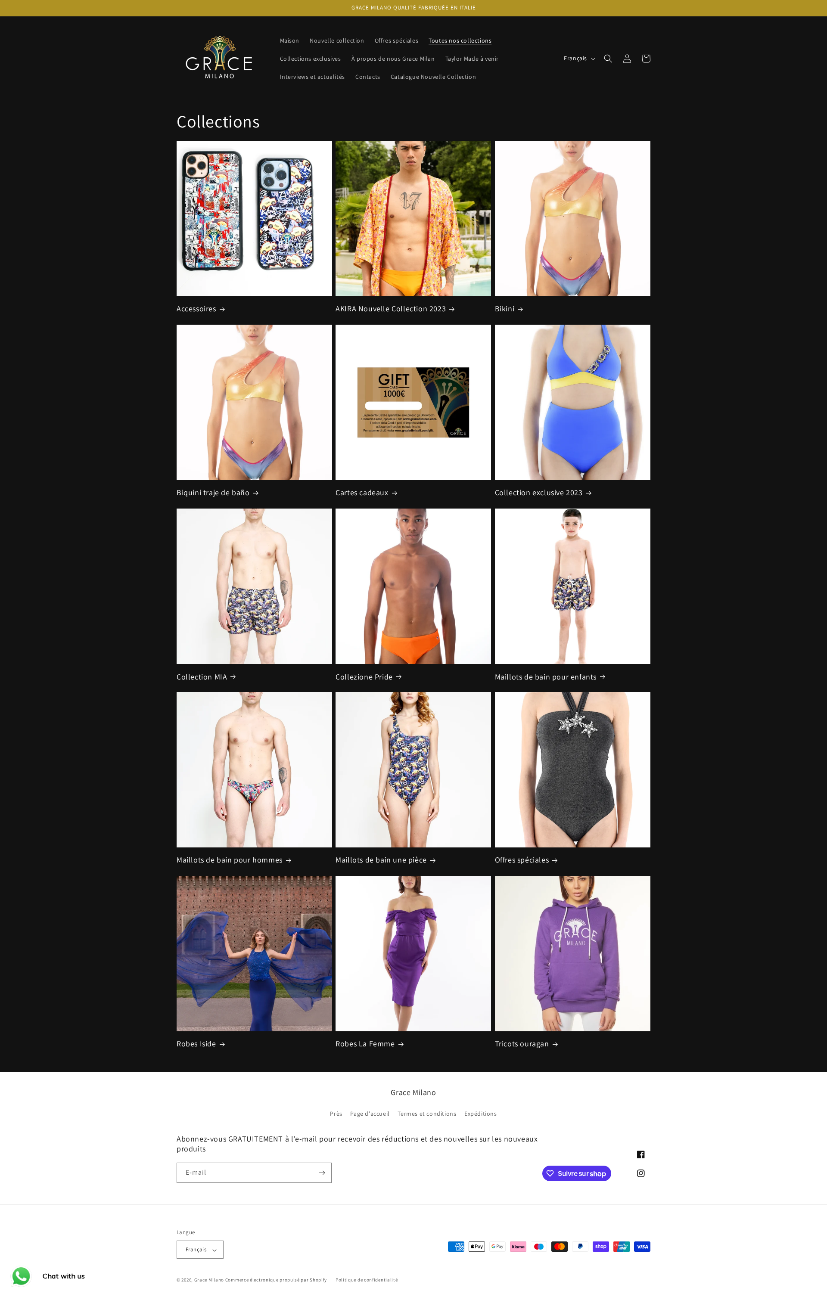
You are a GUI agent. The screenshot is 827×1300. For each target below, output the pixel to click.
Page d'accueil (369, 1113)
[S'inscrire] (321, 1173)
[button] (608, 58)
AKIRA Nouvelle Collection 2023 (391, 309)
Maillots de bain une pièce (381, 860)
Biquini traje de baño (213, 492)
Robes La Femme (365, 1044)
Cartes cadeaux (362, 492)
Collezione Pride (364, 676)
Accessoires (196, 309)
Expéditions (480, 1113)
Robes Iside (196, 1044)
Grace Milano (209, 1280)
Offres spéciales (522, 860)
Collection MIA (202, 676)
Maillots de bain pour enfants (546, 676)
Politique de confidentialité (367, 1280)
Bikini (505, 309)
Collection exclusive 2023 (539, 492)
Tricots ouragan (522, 1044)
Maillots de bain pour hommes (230, 860)
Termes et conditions (427, 1113)
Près (336, 1113)
